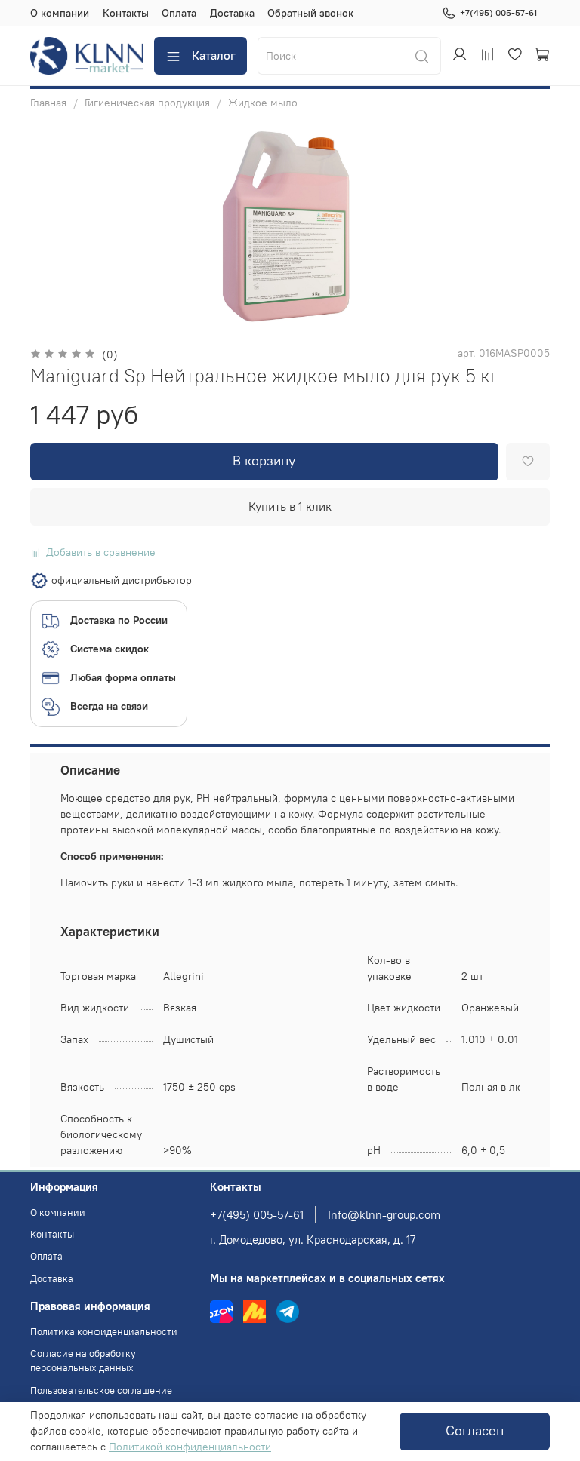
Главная (48, 102)
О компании (59, 13)
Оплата (179, 13)
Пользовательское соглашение (101, 1390)
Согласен (475, 1431)
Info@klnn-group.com (384, 1215)
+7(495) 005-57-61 (498, 12)
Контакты (126, 13)
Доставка (232, 13)
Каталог (214, 55)
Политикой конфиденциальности (190, 1446)
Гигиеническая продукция (147, 102)
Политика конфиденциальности (103, 1331)
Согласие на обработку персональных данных (83, 1361)
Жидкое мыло (263, 102)
